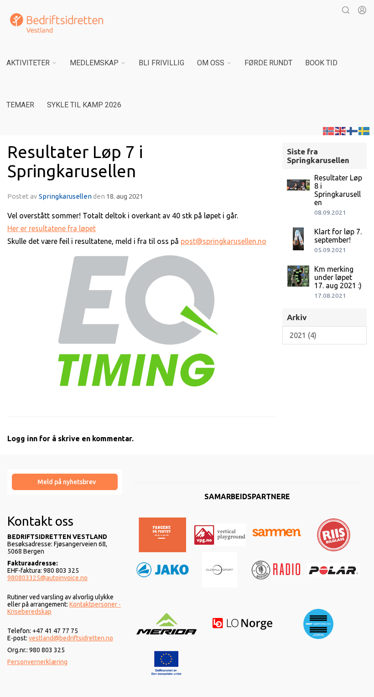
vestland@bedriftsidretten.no (71, 638)
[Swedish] (364, 130)
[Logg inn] (362, 10)
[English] (341, 130)
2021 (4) (303, 335)
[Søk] (346, 10)
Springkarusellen (65, 196)
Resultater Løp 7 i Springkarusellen (75, 161)
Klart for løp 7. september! (338, 235)
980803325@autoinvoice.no (47, 577)
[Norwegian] (329, 130)
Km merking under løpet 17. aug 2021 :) (338, 277)
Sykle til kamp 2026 (84, 104)
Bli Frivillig (161, 62)
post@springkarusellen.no (223, 241)
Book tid (321, 62)
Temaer (20, 104)
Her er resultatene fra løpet (51, 228)
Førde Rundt (268, 62)
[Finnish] (352, 130)
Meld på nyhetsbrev (66, 482)
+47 (38, 630)
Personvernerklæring (37, 661)
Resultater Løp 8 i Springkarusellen (338, 190)
